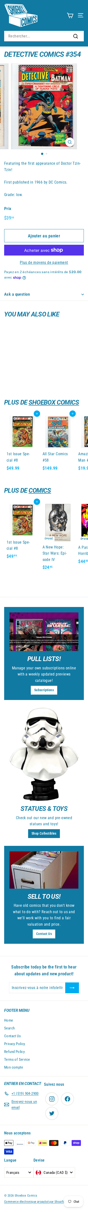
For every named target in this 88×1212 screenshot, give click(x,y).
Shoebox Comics (54, 402)
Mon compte (13, 1067)
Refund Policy (14, 1051)
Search (9, 1028)
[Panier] (70, 15)
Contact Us (44, 934)
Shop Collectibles (44, 833)
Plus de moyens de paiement (44, 262)
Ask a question (17, 294)
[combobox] (44, 36)
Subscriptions (44, 690)
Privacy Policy (14, 1044)
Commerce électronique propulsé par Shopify (34, 1201)
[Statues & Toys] (44, 754)
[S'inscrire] (72, 987)
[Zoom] (69, 142)
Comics (40, 490)
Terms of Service (17, 1059)
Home (8, 1020)
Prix (7, 208)
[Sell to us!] (44, 870)
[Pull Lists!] (44, 631)
